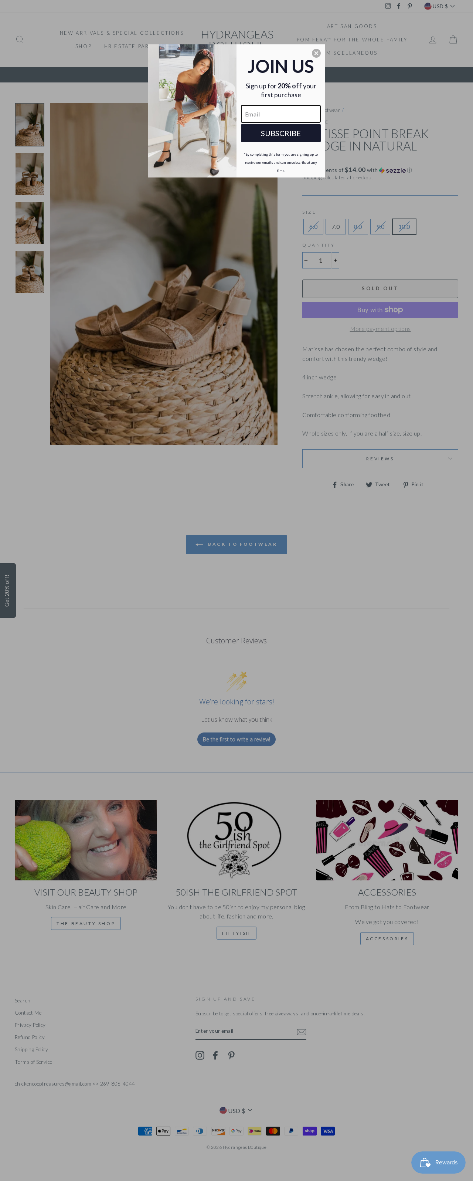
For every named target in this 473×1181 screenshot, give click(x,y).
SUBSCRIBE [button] (281, 133)
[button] (316, 53)
